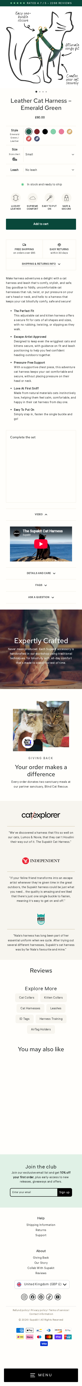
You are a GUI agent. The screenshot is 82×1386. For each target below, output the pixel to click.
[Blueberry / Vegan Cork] (16, 490)
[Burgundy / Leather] (16, 484)
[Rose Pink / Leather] (31, 484)
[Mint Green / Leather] (26, 484)
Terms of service (58, 1310)
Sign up (64, 1192)
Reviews (41, 1273)
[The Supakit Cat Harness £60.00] (25, 462)
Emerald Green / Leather (28, 131)
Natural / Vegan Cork (69, 131)
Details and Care (39, 573)
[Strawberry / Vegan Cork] (11, 490)
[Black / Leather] (21, 484)
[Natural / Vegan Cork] (36, 484)
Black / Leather (45, 131)
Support (41, 1235)
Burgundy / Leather (37, 131)
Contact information (41, 1314)
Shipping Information (40, 1225)
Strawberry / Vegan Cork (28, 139)
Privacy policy (39, 1310)
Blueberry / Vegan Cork (37, 139)
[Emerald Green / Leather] (11, 484)
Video (39, 514)
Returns (41, 1230)
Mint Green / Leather (53, 131)
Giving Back (41, 1258)
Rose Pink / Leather (61, 131)
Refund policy (21, 1310)
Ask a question (39, 597)
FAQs (38, 585)
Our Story (41, 1263)
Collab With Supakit (41, 1268)
